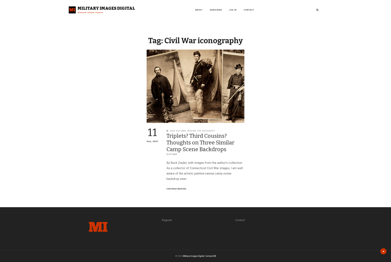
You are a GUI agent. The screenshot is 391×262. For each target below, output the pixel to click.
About (199, 10)
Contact (249, 10)
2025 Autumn (178, 131)
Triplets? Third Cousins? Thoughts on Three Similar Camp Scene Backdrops (200, 143)
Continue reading (176, 188)
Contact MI (210, 256)
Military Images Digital (106, 8)
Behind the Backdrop (201, 131)
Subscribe (216, 10)
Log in (233, 10)
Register (167, 220)
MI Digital (173, 154)
